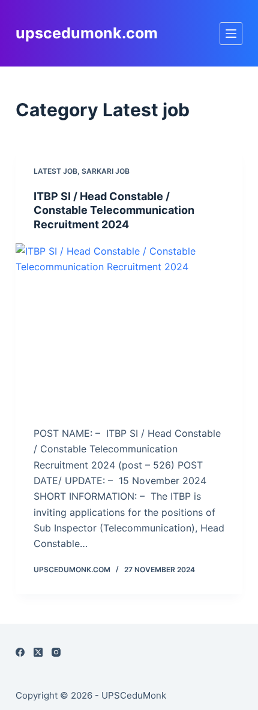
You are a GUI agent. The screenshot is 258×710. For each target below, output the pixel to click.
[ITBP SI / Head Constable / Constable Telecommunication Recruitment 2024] (129, 328)
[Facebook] (20, 652)
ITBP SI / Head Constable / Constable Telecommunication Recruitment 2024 (114, 210)
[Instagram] (56, 652)
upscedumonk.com (87, 33)
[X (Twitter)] (38, 652)
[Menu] (231, 33)
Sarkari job (106, 171)
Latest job (55, 171)
